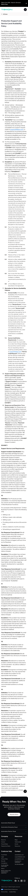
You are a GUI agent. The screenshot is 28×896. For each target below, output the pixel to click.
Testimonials (18, 842)
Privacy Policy (4, 859)
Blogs (16, 839)
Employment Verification (18, 861)
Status (2, 868)
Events (16, 844)
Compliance (4, 863)
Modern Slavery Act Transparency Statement (6, 872)
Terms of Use (4, 891)
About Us (3, 839)
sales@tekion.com (19, 854)
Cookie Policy (12, 891)
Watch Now (4, 4)
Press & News (4, 844)
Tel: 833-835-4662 (19, 864)
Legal (2, 856)
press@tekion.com (19, 859)
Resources (17, 846)
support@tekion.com (16, 129)
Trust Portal (4, 854)
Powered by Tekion (5, 846)
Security (3, 861)
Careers (3, 842)
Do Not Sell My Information (4, 866)
